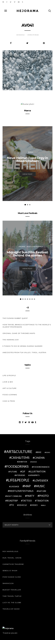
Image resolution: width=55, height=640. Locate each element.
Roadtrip (12, 500)
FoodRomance (41, 467)
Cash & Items (9, 401)
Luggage (14, 486)
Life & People (9, 375)
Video (34, 505)
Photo (44, 495)
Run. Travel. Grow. (12, 558)
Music (40, 486)
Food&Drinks (17, 466)
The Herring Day (11, 340)
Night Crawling (14, 496)
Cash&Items (20, 457)
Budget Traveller (12, 590)
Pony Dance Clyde (12, 577)
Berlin (30, 152)
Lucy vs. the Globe (12, 602)
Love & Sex (8, 382)
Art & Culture (9, 388)
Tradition (42, 500)
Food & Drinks (10, 395)
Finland (22, 246)
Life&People (18, 480)
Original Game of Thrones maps (19, 333)
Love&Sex (41, 480)
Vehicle (22, 505)
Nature (42, 491)
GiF (23, 471)
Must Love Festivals (35, 246)
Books (47, 452)
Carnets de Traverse (13, 564)
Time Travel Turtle (12, 596)
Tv (12, 505)
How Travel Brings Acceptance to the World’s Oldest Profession (27, 326)
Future (13, 471)
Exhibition (22, 462)
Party (30, 495)
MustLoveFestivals (21, 490)
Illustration (38, 471)
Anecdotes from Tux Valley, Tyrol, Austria (24, 352)
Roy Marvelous (10, 551)
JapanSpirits (34, 475)
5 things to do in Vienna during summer (22, 346)
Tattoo (27, 500)
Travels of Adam (11, 609)
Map (27, 486)
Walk (44, 505)
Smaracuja (8, 583)
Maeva (27, 110)
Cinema (39, 457)
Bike (39, 452)
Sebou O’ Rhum (10, 571)
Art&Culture (19, 451)
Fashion (34, 462)
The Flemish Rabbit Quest (15, 318)
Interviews (20, 475)
